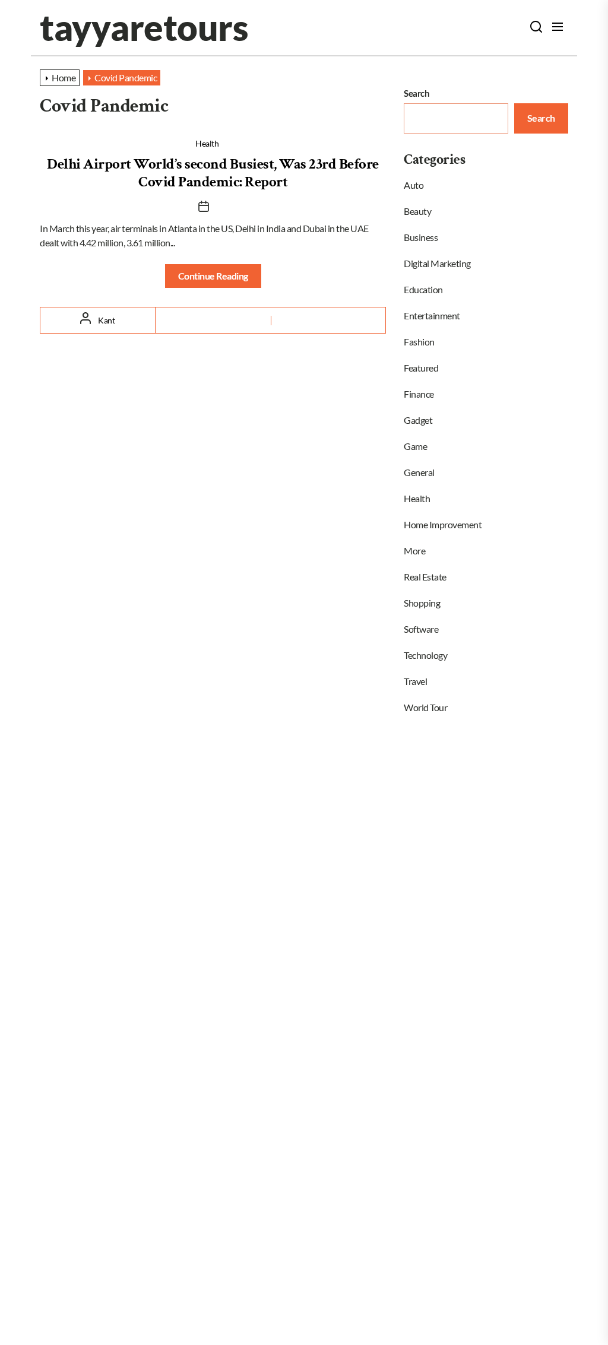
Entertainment (432, 315)
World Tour (425, 707)
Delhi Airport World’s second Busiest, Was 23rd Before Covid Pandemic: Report (213, 173)
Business (421, 237)
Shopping (422, 602)
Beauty (417, 211)
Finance (419, 393)
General (419, 472)
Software (421, 629)
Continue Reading (213, 275)
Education (423, 289)
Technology (425, 655)
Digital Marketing (437, 263)
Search (416, 93)
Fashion (419, 341)
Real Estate (425, 576)
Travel (415, 681)
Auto (413, 185)
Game (415, 446)
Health (206, 143)
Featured (421, 367)
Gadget (418, 420)
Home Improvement (443, 524)
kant (106, 320)
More (414, 550)
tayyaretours (144, 27)
